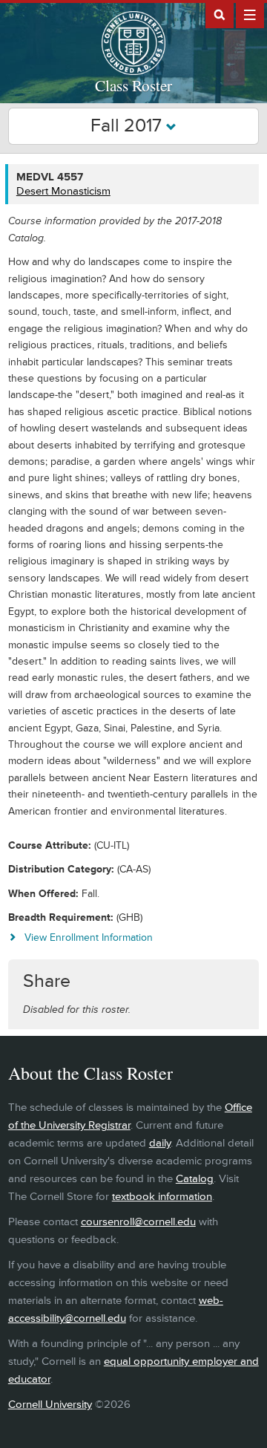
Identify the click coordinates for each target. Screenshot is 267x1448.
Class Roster (133, 85)
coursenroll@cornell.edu (138, 1222)
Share (46, 981)
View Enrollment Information (88, 937)
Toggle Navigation (250, 14)
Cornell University (50, 1405)
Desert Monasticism (63, 191)
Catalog (195, 1179)
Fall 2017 (128, 125)
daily (160, 1143)
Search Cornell (219, 14)
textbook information (162, 1197)
